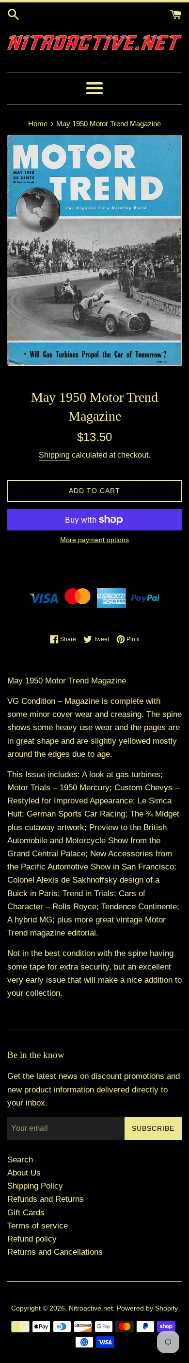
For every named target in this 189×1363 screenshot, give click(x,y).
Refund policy (32, 1239)
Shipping (54, 455)
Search (20, 1159)
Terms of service (37, 1225)
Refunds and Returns (45, 1199)
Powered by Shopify (147, 1308)
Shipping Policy (35, 1186)
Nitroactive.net (91, 1308)
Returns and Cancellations (55, 1252)
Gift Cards (26, 1212)
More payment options (94, 540)
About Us (24, 1172)
